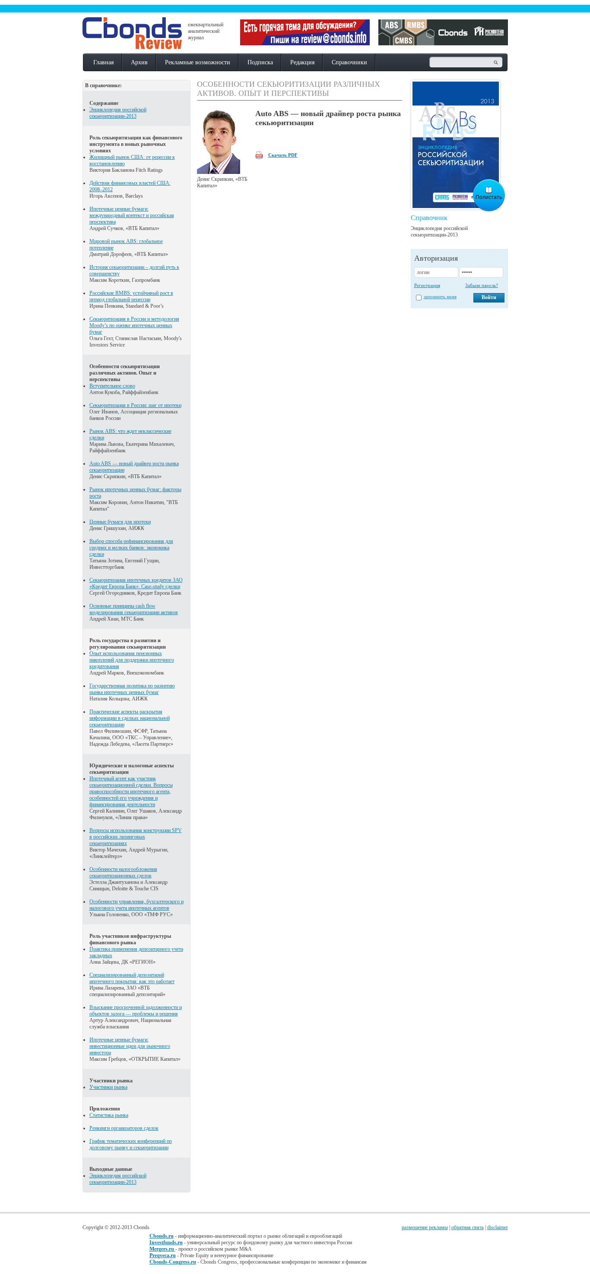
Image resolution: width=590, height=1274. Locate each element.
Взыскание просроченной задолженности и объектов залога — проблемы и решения (135, 1010)
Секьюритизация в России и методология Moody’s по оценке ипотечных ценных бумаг (134, 325)
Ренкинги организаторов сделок (124, 1128)
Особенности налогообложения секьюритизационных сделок (123, 872)
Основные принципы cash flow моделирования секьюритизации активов (133, 609)
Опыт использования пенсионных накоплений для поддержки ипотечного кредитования (131, 659)
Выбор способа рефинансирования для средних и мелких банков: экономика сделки (131, 547)
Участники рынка (108, 1087)
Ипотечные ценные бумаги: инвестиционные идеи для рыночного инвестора (129, 1046)
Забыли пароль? (481, 285)
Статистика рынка (108, 1115)
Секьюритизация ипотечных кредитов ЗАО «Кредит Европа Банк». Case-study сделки (136, 583)
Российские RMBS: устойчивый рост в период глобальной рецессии (131, 296)
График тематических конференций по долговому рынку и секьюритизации (130, 1144)
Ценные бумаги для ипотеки (120, 522)
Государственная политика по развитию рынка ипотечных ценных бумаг (132, 689)
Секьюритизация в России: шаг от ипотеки (135, 405)
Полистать (489, 197)
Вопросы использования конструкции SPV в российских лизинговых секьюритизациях (135, 836)
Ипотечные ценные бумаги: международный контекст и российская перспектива (131, 215)
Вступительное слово (112, 386)
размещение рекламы (425, 1227)
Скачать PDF (283, 155)
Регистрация (427, 285)
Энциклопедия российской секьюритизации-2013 (117, 113)
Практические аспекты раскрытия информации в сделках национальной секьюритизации (129, 718)
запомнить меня (440, 296)
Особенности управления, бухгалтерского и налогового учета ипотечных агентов (136, 905)
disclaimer (497, 1227)
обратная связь (467, 1227)
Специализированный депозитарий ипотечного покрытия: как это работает (131, 978)
